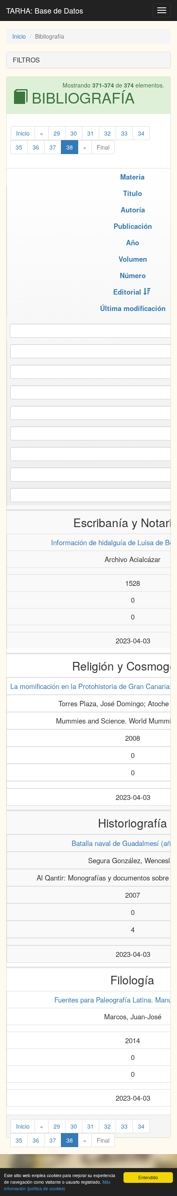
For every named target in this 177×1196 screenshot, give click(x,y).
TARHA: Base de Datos (44, 10)
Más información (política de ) (57, 1185)
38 (69, 147)
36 (36, 147)
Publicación (133, 226)
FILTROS (26, 60)
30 (73, 133)
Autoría (133, 209)
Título (132, 193)
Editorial (127, 292)
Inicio (19, 36)
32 (107, 133)
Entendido (148, 1177)
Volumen (133, 259)
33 (124, 133)
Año (132, 242)
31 (90, 133)
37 (52, 147)
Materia (132, 177)
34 (141, 133)
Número (133, 275)
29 (57, 133)
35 (19, 147)
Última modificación (132, 308)
